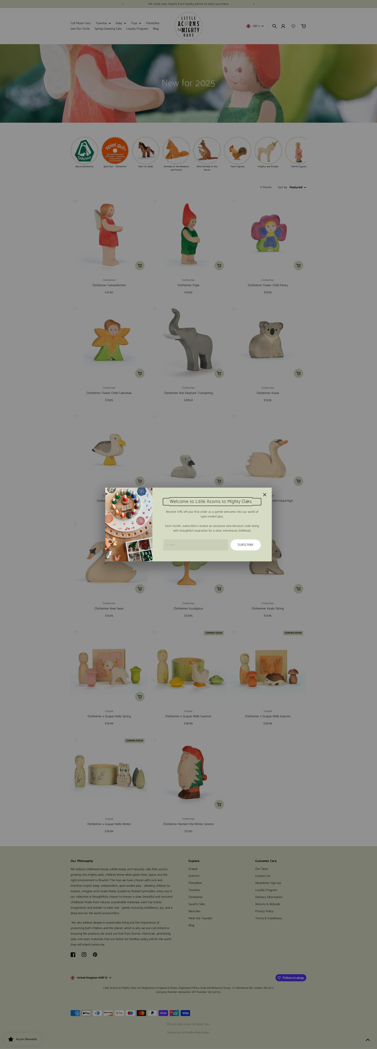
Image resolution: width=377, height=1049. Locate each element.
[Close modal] (265, 495)
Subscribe (246, 544)
